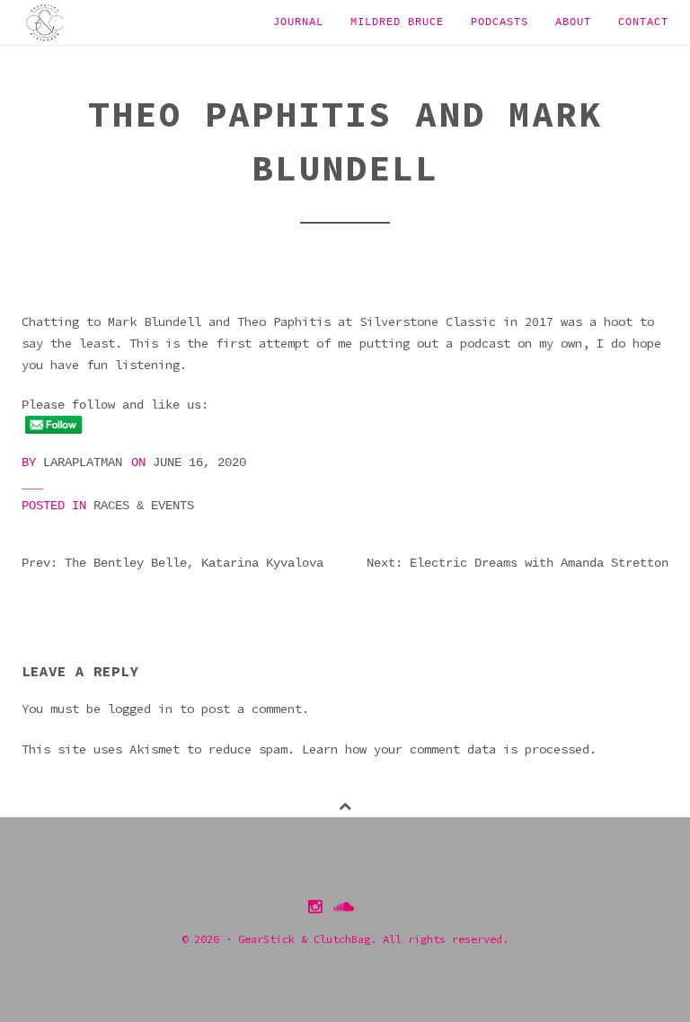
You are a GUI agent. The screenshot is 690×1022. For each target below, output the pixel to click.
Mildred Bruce (397, 22)
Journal (298, 22)
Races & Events (143, 505)
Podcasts (499, 22)
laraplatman (82, 462)
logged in (140, 708)
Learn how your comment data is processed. (449, 749)
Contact (643, 22)
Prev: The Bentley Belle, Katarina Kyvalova (172, 563)
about (573, 22)
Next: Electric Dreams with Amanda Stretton (517, 563)
